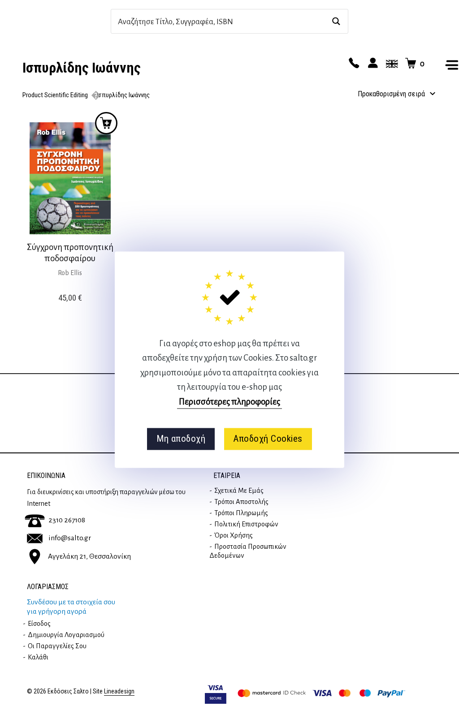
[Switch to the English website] (390, 64)
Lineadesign (119, 691)
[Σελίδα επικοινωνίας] (353, 64)
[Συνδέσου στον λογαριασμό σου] (372, 64)
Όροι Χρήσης (233, 535)
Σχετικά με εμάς (239, 490)
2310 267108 (66, 520)
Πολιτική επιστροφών (246, 524)
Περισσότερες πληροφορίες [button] (229, 401)
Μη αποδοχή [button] (180, 439)
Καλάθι (38, 657)
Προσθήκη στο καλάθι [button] (106, 123)
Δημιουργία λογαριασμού (66, 634)
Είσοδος (39, 623)
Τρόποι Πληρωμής (241, 513)
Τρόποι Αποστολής (241, 501)
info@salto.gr (69, 538)
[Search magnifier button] (336, 21)
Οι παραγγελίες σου (57, 646)
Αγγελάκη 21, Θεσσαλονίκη (89, 556)
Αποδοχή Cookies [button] (268, 439)
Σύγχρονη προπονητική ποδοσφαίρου (70, 252)
